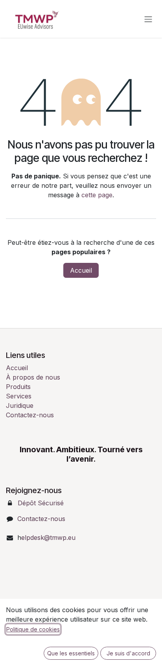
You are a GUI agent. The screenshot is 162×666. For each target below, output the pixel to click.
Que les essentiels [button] (71, 653)
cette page (96, 195)
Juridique (19, 405)
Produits (18, 387)
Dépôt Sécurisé (41, 503)
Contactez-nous (30, 415)
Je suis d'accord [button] (128, 653)
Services (18, 396)
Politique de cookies (33, 629)
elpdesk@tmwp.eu (48, 537)
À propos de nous (33, 377)
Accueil (81, 270)
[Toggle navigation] (148, 19)
